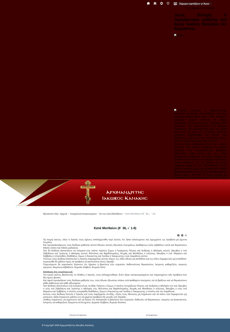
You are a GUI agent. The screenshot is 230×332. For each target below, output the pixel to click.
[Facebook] (178, 235)
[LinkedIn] (182, 235)
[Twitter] (186, 235)
